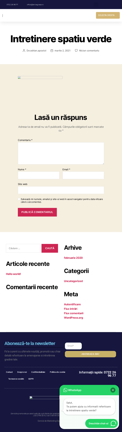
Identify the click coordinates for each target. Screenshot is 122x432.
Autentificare (72, 304)
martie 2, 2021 (62, 50)
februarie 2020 (73, 257)
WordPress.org (73, 317)
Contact (9, 372)
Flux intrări (70, 308)
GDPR (30, 379)
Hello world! (13, 274)
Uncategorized (73, 281)
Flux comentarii (73, 313)
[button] (77, 15)
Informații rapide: (97, 373)
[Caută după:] (22, 249)
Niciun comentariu (89, 50)
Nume (22, 169)
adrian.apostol (38, 50)
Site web (22, 184)
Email (66, 169)
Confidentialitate (38, 372)
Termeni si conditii (16, 379)
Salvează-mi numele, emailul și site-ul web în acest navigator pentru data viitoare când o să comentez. (62, 200)
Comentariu (25, 140)
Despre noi (22, 372)
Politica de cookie (57, 372)
